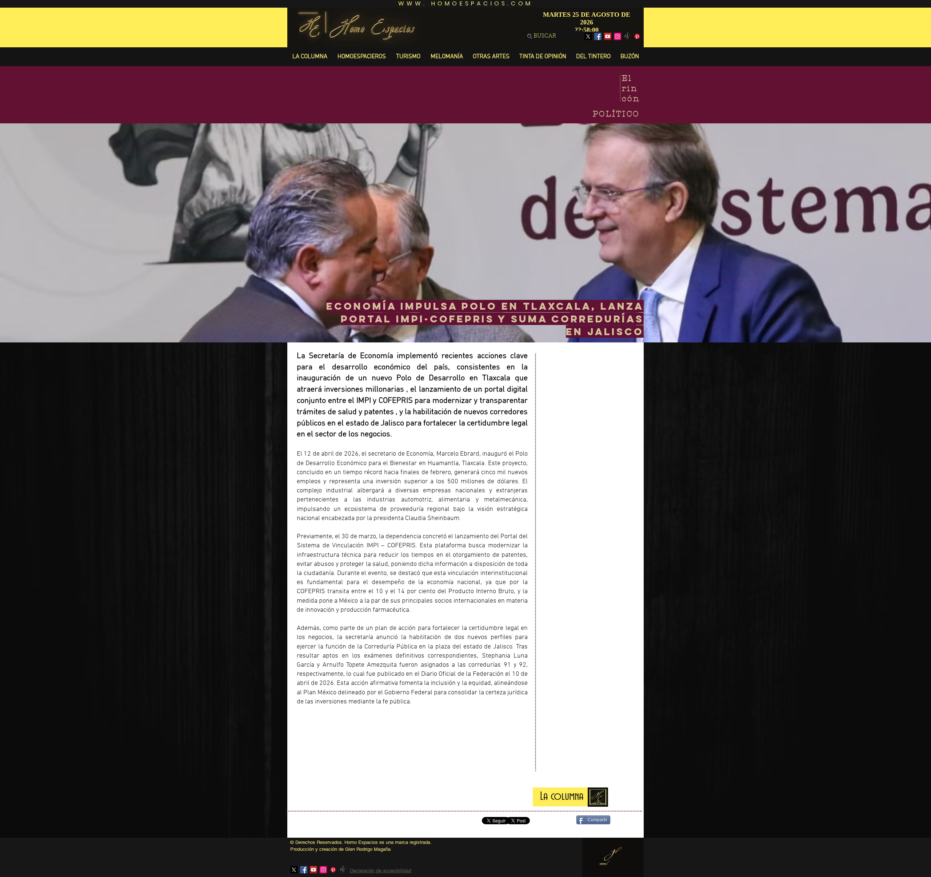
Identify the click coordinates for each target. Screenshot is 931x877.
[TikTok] (627, 36)
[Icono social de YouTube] (607, 36)
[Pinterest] (637, 36)
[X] (588, 36)
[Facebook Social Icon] (598, 36)
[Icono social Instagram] (617, 36)
